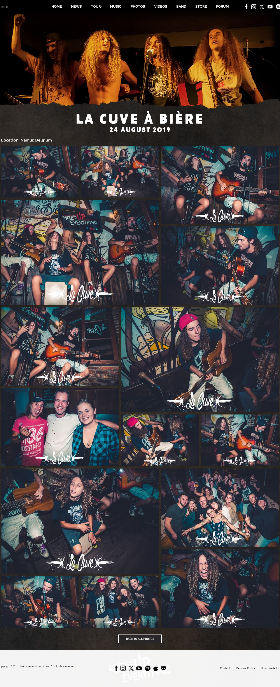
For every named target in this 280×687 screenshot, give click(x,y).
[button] (95, 6)
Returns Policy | (248, 668)
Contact (225, 668)
